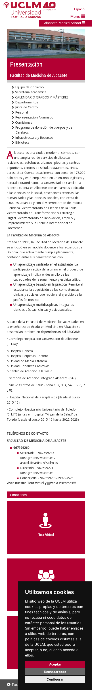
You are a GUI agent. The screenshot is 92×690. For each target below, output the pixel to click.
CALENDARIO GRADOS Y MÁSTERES (41, 97)
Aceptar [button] (55, 664)
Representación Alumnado (33, 117)
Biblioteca (21, 142)
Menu (75, 16)
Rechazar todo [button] (55, 672)
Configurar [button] (55, 679)
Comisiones (23, 122)
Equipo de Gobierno (29, 87)
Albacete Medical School (63, 22)
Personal (21, 112)
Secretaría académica (30, 92)
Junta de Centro (26, 107)
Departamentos (26, 102)
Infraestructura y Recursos (33, 137)
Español (79, 9)
